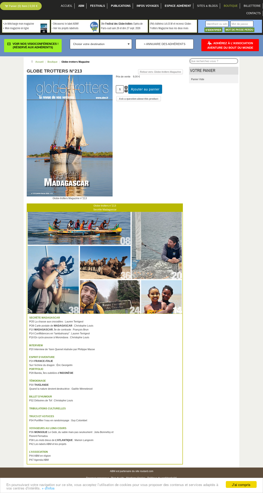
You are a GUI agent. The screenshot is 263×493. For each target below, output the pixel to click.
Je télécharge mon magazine (19, 24)
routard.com (146, 471)
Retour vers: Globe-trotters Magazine (160, 71)
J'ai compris (241, 484)
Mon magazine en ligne (17, 28)
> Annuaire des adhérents (164, 44)
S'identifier (213, 30)
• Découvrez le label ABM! (65, 24)
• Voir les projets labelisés (65, 28)
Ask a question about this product (138, 98)
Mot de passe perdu (239, 29)
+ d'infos (48, 488)
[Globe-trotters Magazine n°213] (70, 135)
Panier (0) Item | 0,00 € (23, 6)
